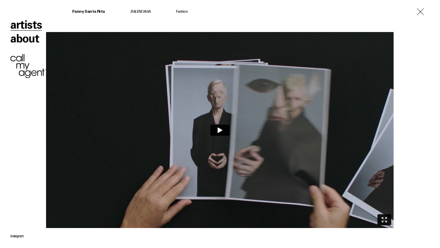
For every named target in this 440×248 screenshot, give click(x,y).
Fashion (182, 12)
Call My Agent (28, 66)
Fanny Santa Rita (88, 12)
